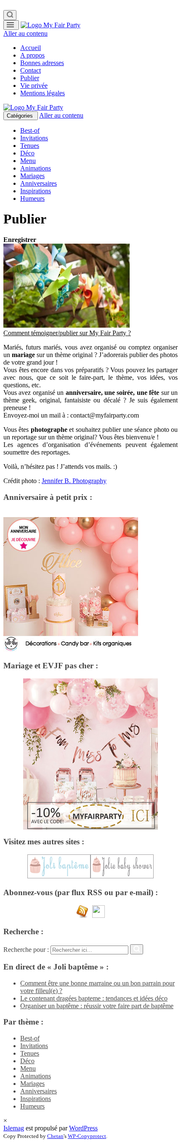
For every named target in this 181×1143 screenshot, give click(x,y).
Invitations (34, 138)
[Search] (9, 15)
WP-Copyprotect (87, 1136)
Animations (35, 168)
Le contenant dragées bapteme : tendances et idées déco (94, 998)
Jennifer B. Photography (74, 480)
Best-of (30, 130)
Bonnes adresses (42, 62)
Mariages (32, 175)
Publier (29, 77)
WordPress (83, 1128)
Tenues (29, 145)
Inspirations (35, 190)
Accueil (30, 47)
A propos (32, 55)
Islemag (13, 1128)
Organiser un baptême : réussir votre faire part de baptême (96, 1005)
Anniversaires (38, 183)
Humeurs (32, 198)
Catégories (21, 116)
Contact (30, 70)
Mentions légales (42, 93)
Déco (27, 153)
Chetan (55, 1136)
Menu (28, 160)
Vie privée (34, 85)
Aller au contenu (25, 33)
